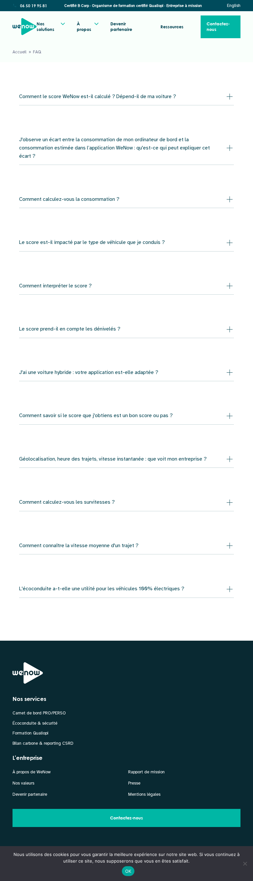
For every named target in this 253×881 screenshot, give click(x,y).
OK (128, 871)
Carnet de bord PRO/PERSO (39, 713)
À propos (84, 26)
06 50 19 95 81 (33, 5)
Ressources (171, 26)
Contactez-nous (218, 26)
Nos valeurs (23, 783)
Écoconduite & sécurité (35, 723)
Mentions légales (144, 794)
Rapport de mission (146, 772)
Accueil (19, 52)
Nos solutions (45, 26)
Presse (134, 783)
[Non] (244, 863)
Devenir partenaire (121, 26)
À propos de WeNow (32, 772)
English (233, 5)
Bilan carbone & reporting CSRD (43, 743)
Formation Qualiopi (30, 733)
